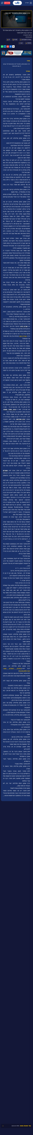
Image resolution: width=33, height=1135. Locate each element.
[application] (16, 19)
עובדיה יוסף (23, 336)
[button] (16, 19)
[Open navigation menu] (30, 3)
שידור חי (8, 2)
